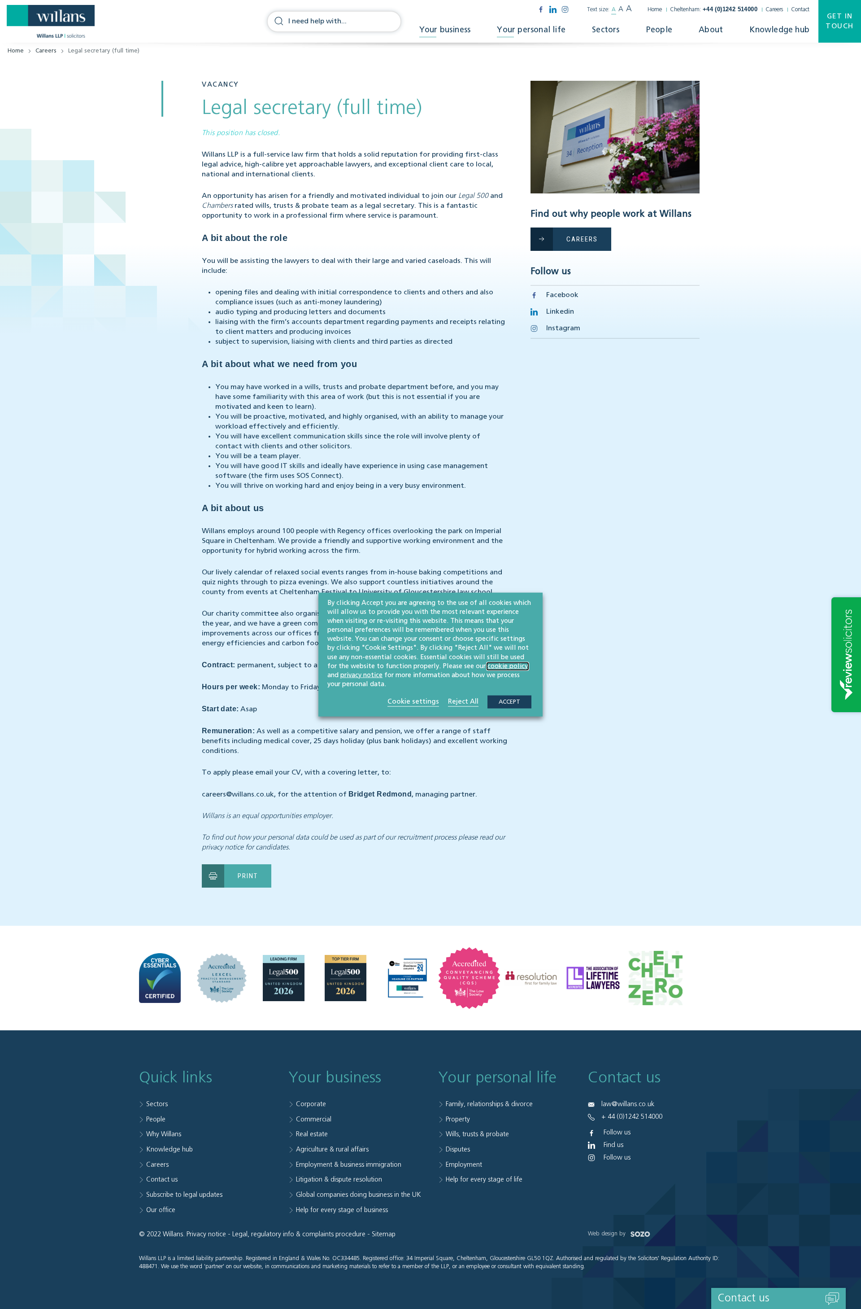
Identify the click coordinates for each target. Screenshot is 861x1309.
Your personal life (531, 30)
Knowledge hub (779, 30)
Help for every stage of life (484, 1179)
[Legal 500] (283, 978)
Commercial (313, 1119)
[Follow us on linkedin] (553, 9)
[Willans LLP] (51, 21)
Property (458, 1119)
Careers (774, 10)
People (659, 30)
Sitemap (384, 1234)
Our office (160, 1210)
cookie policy (507, 666)
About (711, 30)
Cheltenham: (713, 10)
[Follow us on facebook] (540, 9)
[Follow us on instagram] (565, 9)
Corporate (311, 1104)
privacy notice (361, 675)
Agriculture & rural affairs (332, 1149)
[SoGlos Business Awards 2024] (407, 978)
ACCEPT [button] (509, 702)
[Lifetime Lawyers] (593, 978)
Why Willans (163, 1134)
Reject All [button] (463, 701)
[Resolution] (531, 978)
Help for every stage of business (342, 1210)
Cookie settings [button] (413, 701)
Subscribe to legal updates (184, 1194)
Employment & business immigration (348, 1164)
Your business (445, 30)
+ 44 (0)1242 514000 (631, 1116)
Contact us (162, 1179)
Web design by (607, 1234)
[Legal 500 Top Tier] (345, 978)
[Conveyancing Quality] (469, 978)
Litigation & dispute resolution (339, 1179)
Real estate (312, 1134)
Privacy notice (206, 1234)
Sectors (605, 30)
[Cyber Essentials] (160, 978)
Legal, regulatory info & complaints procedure (298, 1234)
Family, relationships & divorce (489, 1104)
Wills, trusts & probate (477, 1134)
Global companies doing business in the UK (358, 1194)
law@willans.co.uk (627, 1104)
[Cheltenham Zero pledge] (655, 978)
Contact (800, 10)
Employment (464, 1164)
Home (655, 10)
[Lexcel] (221, 978)
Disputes (458, 1149)
